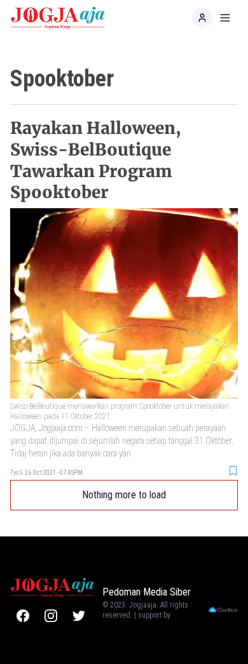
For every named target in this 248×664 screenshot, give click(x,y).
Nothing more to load (124, 495)
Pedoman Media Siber (146, 592)
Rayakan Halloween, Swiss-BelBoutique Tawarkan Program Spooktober (95, 160)
